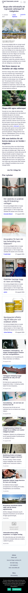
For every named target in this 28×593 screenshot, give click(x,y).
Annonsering (14, 575)
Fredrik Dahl (7, 254)
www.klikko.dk (15, 567)
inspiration (23, 15)
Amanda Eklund (8, 214)
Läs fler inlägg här (14, 170)
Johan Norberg (8, 332)
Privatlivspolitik (16, 589)
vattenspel (16, 126)
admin (5, 292)
